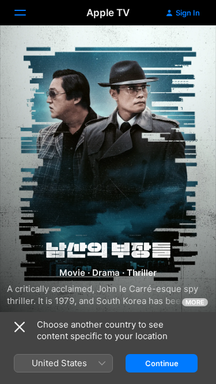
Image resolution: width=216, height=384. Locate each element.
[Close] (19, 327)
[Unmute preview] (185, 48)
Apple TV (108, 12)
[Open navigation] (27, 12)
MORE (194, 302)
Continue (162, 363)
